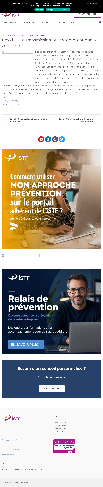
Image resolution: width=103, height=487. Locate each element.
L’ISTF (73, 22)
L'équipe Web (44, 35)
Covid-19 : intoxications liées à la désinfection (76, 120)
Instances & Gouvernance (12, 449)
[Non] (100, 6)
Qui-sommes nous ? (9, 440)
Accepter (39, 10)
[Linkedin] (48, 139)
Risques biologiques (29, 35)
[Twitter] (62, 139)
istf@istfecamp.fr (59, 422)
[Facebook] (55, 139)
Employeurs (28, 22)
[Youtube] (41, 139)
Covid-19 (18, 35)
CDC (38, 63)
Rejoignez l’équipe (8, 445)
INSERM (56, 63)
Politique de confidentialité (58, 10)
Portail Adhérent (87, 14)
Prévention (60, 22)
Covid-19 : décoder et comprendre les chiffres (28, 120)
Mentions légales (8, 454)
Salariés (44, 22)
